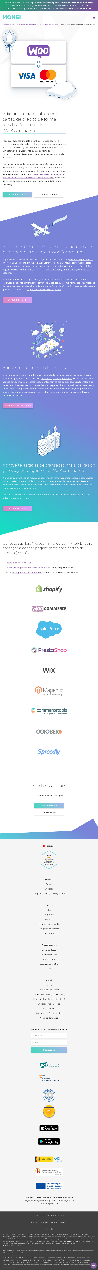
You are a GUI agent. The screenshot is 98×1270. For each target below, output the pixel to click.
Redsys (17, 382)
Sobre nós (49, 933)
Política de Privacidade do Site (13, 1246)
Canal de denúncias (49, 1018)
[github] (52, 1229)
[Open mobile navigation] (94, 17)
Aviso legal (49, 985)
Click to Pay (27, 269)
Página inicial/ (9, 25)
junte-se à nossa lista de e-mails (75, 8)
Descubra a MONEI (17, 300)
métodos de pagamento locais (61, 269)
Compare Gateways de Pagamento (49, 893)
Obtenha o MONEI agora (18, 405)
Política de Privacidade (49, 990)
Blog (49, 910)
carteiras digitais (65, 266)
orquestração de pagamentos (56, 378)
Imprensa (49, 914)
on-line (18, 395)
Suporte (49, 889)
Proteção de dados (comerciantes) (49, 994)
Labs (49, 968)
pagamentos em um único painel (44, 289)
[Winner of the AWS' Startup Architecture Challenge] (49, 858)
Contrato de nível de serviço (49, 1013)
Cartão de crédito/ (50, 25)
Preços (49, 884)
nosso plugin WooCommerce (26, 573)
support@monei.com (75, 1241)
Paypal (83, 266)
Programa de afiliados (49, 929)
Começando (49, 959)
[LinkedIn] (46, 1229)
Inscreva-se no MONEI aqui (19, 563)
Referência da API (49, 954)
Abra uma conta (17, 194)
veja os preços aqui (20, 498)
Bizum (86, 269)
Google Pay (13, 269)
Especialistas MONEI (49, 964)
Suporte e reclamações (49, 1004)
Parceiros (49, 919)
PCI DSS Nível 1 (49, 1008)
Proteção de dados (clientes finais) (49, 999)
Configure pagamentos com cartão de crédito (29, 568)
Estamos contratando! (49, 924)
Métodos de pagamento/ (29, 25)
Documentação (49, 950)
